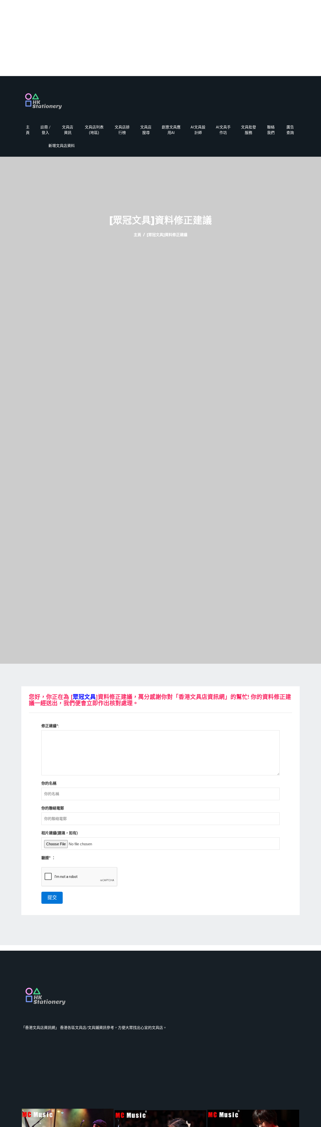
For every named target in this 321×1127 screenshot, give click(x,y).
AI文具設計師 (198, 130)
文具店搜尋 (145, 130)
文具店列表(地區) (94, 130)
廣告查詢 (290, 130)
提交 (52, 897)
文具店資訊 (67, 130)
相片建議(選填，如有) (59, 833)
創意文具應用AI (171, 130)
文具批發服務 (248, 130)
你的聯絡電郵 (52, 808)
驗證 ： (48, 858)
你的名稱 (48, 783)
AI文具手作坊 (223, 130)
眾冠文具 (84, 696)
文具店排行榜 (122, 130)
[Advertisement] (160, 41)
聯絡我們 (271, 130)
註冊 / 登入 (45, 130)
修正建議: (50, 726)
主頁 (28, 130)
